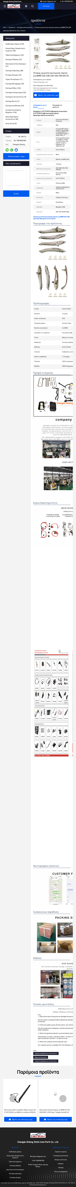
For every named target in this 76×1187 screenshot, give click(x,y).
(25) (15, 55)
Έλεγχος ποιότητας (61, 1159)
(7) (12, 101)
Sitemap (60, 1167)
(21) (16, 65)
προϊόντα (12, 27)
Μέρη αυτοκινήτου (41, 1057)
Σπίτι (4, 27)
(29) (15, 84)
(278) (15, 44)
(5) (11, 123)
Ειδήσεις (61, 1163)
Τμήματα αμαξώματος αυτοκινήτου (46, 1061)
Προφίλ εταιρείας (61, 1151)
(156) (13, 111)
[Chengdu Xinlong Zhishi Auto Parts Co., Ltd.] (14, 6)
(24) (15, 106)
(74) (13, 75)
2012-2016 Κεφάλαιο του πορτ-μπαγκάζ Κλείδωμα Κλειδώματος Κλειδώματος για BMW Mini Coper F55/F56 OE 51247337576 (54, 1111)
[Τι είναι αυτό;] (12, 150)
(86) (12, 118)
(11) (14, 79)
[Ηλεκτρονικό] (16, 150)
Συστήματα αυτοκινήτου (24, 27)
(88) (14, 71)
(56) (15, 49)
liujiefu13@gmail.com (49, 1)
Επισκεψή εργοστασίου (60, 1155)
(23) (14, 59)
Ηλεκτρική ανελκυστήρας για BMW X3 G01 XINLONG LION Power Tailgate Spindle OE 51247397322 (19, 1111)
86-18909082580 (67, 1)
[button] (13, 1098)
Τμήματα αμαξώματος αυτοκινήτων (46, 1053)
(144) (13, 88)
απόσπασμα (46, 6)
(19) (16, 97)
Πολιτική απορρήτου (60, 1171)
